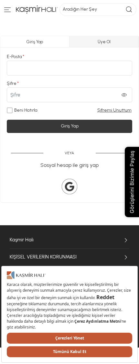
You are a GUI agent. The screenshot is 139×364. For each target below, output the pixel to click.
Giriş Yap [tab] (35, 41)
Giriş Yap (70, 126)
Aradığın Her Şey (80, 9)
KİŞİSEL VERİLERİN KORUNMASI (43, 257)
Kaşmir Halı (22, 240)
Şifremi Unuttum (114, 110)
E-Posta (14, 56)
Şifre (11, 83)
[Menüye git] (8, 11)
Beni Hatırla (25, 110)
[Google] (69, 186)
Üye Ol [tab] (104, 41)
